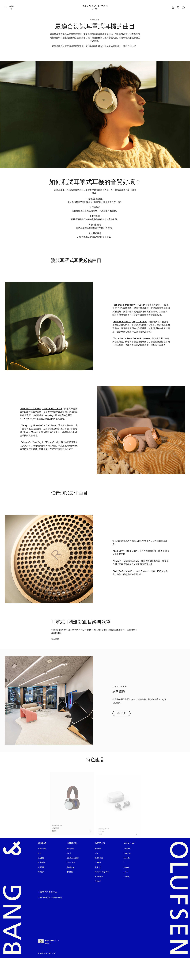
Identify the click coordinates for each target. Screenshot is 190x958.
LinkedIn (127, 858)
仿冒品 (69, 853)
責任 (96, 853)
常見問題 (41, 867)
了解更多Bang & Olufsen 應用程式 (50, 897)
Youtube (127, 867)
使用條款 (70, 872)
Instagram (127, 853)
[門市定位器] (178, 7)
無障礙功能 (70, 848)
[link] (173, 7)
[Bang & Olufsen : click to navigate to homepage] (95, 7)
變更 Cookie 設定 (73, 858)
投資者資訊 (99, 858)
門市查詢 (41, 872)
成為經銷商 (99, 876)
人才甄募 (98, 862)
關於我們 (98, 848)
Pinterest (127, 876)
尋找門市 (121, 713)
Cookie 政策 (71, 862)
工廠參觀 (98, 881)
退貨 (39, 853)
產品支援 (41, 858)
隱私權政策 (70, 867)
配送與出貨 (42, 848)
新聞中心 (98, 867)
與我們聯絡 (42, 862)
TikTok (126, 872)
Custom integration (102, 872)
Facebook (127, 848)
